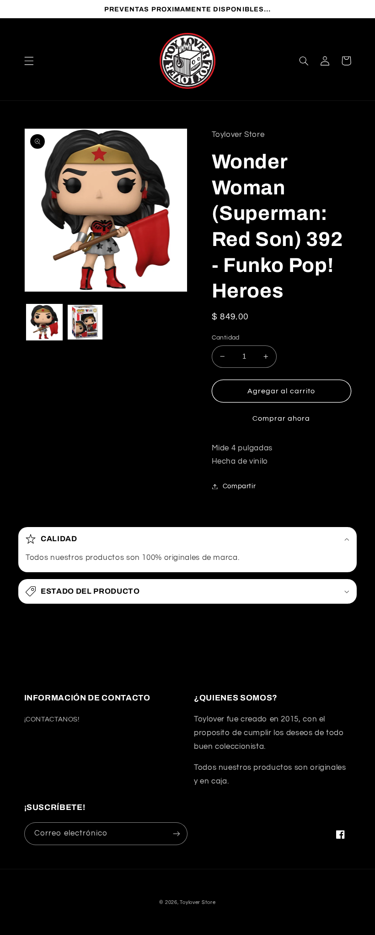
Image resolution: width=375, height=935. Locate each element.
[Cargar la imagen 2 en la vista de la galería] (85, 322)
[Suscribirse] (176, 833)
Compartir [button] (239, 486)
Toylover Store (197, 902)
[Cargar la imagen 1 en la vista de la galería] (44, 322)
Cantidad (226, 337)
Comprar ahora (281, 418)
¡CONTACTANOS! (52, 719)
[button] (28, 60)
